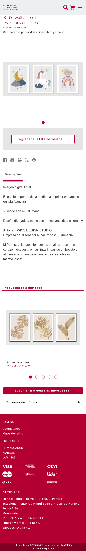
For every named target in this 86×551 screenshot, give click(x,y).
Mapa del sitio (12, 433)
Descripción (13, 174)
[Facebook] (5, 160)
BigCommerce (36, 545)
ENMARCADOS (12, 448)
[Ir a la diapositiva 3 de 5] (43, 377)
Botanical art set (17, 362)
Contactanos (11, 428)
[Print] (20, 160)
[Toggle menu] (80, 7)
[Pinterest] (34, 160)
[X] (27, 160)
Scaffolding (66, 545)
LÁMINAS (9, 457)
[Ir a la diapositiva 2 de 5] (36, 377)
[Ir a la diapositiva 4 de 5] (49, 377)
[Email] (12, 160)
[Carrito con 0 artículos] (72, 7)
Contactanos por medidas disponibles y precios (33, 32)
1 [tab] (43, 122)
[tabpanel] (43, 79)
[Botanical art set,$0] (43, 327)
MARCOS (8, 452)
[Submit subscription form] (79, 402)
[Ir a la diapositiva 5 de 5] (55, 377)
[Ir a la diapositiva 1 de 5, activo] (30, 377)
